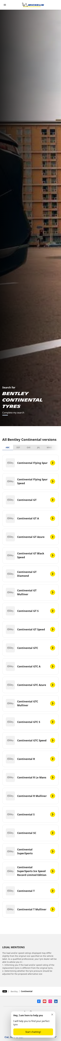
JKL (38, 447)
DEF (18, 447)
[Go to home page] (33, 4)
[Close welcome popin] (52, 1014)
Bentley (14, 991)
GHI (28, 447)
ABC (8, 447)
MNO (49, 447)
